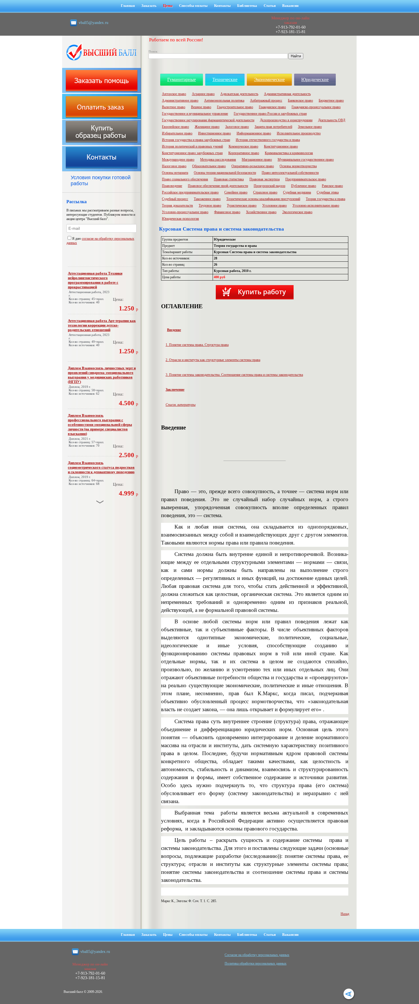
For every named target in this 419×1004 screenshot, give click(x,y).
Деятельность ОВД (331, 120)
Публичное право (303, 186)
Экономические (269, 79)
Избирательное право (177, 133)
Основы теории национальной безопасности (225, 173)
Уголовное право (274, 205)
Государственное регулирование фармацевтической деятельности (208, 120)
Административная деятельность (287, 94)
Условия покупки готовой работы (101, 180)
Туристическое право (242, 205)
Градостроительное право (235, 107)
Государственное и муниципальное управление (195, 114)
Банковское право (300, 100)
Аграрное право (203, 94)
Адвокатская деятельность (239, 94)
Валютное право (173, 107)
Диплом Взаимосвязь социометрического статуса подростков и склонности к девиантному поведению (101, 467)
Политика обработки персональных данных (255, 963)
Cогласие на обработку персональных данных (257, 955)
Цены (167, 5)
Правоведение (172, 186)
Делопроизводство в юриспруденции (286, 120)
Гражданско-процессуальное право (316, 107)
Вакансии (290, 5)
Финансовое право (227, 212)
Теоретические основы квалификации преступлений (263, 199)
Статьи (270, 5)
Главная (128, 5)
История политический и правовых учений (192, 146)
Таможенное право (207, 199)
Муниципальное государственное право (306, 160)
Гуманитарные (181, 79)
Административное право (180, 100)
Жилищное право (207, 127)
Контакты (222, 5)
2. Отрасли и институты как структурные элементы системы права (213, 360)
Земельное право (310, 127)
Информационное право (254, 133)
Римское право (332, 186)
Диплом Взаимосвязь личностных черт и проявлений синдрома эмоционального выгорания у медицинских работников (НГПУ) (102, 375)
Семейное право (235, 192)
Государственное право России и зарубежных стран (270, 114)
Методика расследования (218, 160)
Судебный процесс (175, 199)
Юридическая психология (180, 219)
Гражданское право (272, 107)
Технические (224, 79)
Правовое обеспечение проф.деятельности (218, 186)
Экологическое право (297, 212)
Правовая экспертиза (264, 179)
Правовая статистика (229, 179)
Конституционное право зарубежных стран (192, 153)
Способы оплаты (193, 5)
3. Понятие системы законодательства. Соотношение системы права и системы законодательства (234, 375)
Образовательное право (209, 166)
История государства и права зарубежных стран (196, 140)
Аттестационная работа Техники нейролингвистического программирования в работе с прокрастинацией (95, 280)
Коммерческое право (243, 146)
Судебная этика (328, 192)
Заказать (148, 5)
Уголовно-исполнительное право (315, 205)
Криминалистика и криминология (289, 153)
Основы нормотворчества (298, 166)
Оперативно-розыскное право (252, 166)
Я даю (77, 239)
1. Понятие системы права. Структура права (197, 345)
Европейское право (175, 127)
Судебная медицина (297, 192)
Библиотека (247, 5)
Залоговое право (237, 127)
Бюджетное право (331, 100)
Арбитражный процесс (266, 100)
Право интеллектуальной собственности (290, 173)
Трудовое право (210, 205)
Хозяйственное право (261, 212)
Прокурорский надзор (269, 186)
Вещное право (201, 107)
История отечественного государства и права (268, 140)
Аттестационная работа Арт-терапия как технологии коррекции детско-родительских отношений (102, 325)
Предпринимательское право (305, 179)
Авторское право (174, 94)
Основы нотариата (175, 173)
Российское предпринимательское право (190, 192)
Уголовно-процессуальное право (185, 212)
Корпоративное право (243, 153)
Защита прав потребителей (273, 127)
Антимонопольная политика (224, 100)
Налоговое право (174, 166)
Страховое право (265, 192)
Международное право (178, 160)
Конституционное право (281, 146)
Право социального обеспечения (185, 179)
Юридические (315, 79)
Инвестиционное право (214, 133)
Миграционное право (257, 160)
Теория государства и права (325, 199)
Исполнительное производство (299, 133)
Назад (345, 914)
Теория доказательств (177, 205)
